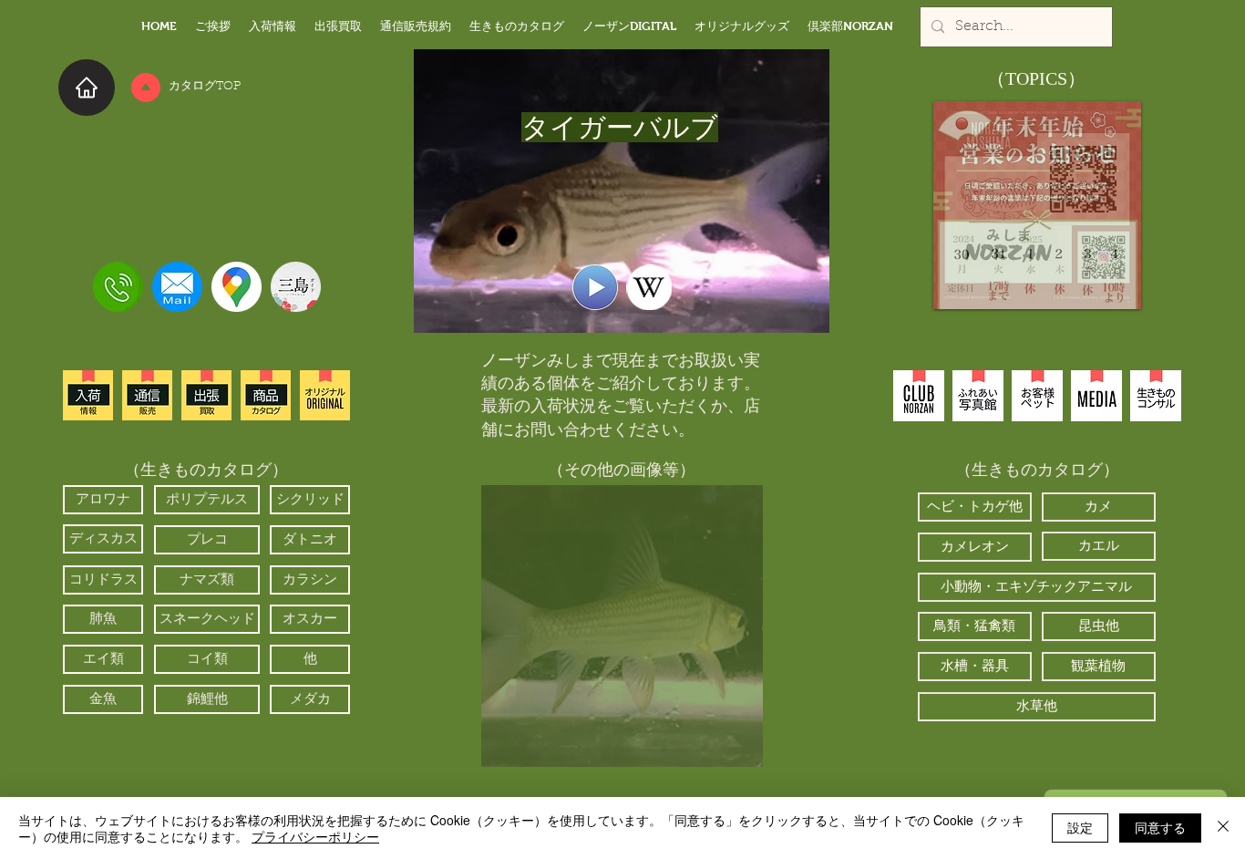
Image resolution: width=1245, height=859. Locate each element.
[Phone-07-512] (118, 287)
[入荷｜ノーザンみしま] (88, 395)
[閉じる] (1223, 828)
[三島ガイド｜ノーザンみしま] (296, 287)
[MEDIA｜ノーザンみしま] (1096, 395)
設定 (1080, 827)
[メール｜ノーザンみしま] (177, 287)
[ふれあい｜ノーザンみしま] (977, 395)
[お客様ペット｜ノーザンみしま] (1037, 395)
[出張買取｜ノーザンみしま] (206, 395)
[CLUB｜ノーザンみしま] (918, 395)
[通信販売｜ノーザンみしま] (147, 395)
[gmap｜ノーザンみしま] (236, 287)
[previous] (514, 636)
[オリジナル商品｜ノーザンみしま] (325, 395)
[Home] (86, 87)
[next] (730, 636)
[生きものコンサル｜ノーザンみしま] (1155, 395)
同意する (1160, 827)
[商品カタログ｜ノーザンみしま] (266, 395)
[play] (724, 751)
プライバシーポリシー (315, 836)
